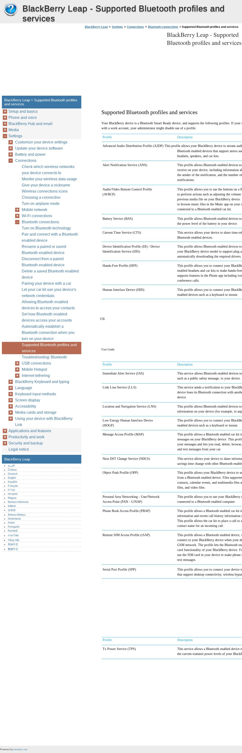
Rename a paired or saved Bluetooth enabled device (44, 250)
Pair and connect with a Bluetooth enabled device (50, 237)
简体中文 (13, 544)
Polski (11, 522)
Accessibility (25, 406)
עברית (11, 489)
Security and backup (26, 443)
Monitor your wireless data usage (49, 179)
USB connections (36, 363)
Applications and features (30, 431)
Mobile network (34, 210)
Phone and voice (23, 118)
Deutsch (12, 473)
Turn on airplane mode (41, 204)
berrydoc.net (20, 749)
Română (12, 530)
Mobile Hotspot (34, 369)
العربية (11, 465)
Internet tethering (36, 376)
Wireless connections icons (45, 191)
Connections (135, 27)
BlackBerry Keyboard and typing (42, 382)
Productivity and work (26, 437)
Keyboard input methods (35, 394)
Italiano (12, 505)
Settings (117, 27)
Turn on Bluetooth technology (46, 228)
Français (13, 485)
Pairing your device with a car (46, 283)
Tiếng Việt (13, 540)
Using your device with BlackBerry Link (44, 422)
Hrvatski (12, 493)
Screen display (27, 400)
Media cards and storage (35, 412)
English (12, 477)
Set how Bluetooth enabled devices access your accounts (47, 317)
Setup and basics (23, 111)
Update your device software (39, 148)
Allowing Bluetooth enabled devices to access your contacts (48, 305)
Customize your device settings (41, 142)
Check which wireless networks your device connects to (48, 170)
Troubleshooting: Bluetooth (44, 357)
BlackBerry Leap (11, 9)
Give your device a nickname (46, 185)
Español (12, 481)
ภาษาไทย (13, 535)
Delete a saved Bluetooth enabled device (50, 274)
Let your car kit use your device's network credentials (49, 293)
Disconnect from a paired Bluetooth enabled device (43, 262)
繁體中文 (13, 549)
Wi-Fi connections (37, 216)
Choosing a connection (41, 197)
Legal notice (19, 449)
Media (14, 130)
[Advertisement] (123, 63)
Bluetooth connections (163, 27)
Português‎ (14, 526)
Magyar (12, 497)
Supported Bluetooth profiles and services (49, 348)
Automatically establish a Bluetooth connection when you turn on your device (48, 332)
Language (23, 388)
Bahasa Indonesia (18, 501)
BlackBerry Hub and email (30, 124)
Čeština (12, 469)
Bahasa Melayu (17, 514)
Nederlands (14, 518)
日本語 (12, 510)
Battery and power (30, 154)
